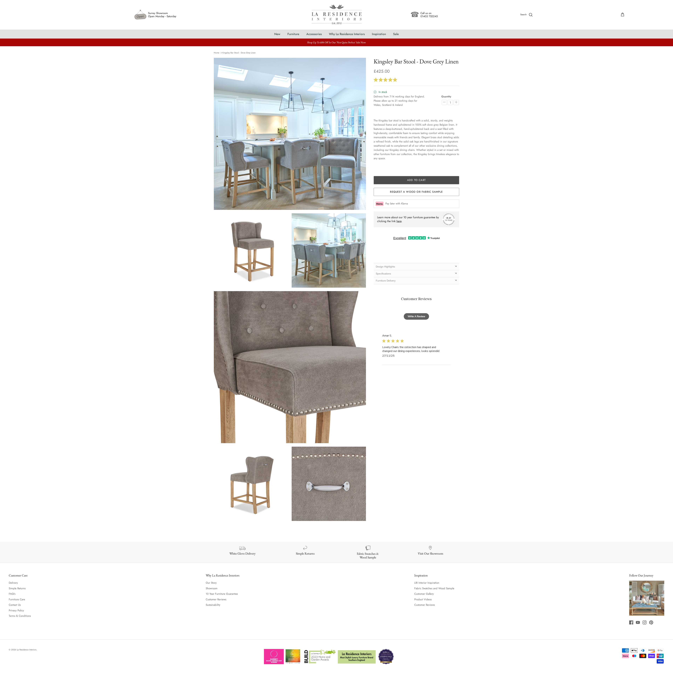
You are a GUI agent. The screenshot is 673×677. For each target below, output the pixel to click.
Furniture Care (17, 599)
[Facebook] (631, 622)
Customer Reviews (216, 599)
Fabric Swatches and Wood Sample (434, 588)
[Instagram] (645, 622)
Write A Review (416, 316)
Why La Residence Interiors (347, 34)
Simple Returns (17, 588)
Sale (396, 34)
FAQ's (12, 594)
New (277, 34)
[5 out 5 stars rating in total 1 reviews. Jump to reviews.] (386, 79)
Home (216, 52)
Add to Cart (416, 180)
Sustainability (213, 605)
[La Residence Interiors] (336, 15)
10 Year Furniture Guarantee (222, 594)
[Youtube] (638, 622)
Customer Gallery (424, 594)
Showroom (211, 588)
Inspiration (379, 34)
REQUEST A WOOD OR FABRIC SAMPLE (416, 192)
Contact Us (15, 605)
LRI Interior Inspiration (426, 583)
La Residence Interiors (26, 649)
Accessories (314, 34)
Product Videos (423, 599)
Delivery (13, 583)
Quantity (446, 96)
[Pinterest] (651, 622)
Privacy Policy (16, 610)
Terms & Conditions (20, 616)
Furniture (293, 34)
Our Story (211, 583)
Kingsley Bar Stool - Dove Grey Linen (239, 52)
